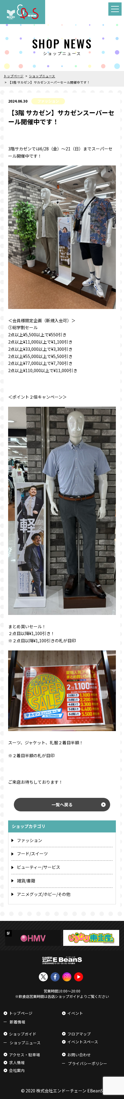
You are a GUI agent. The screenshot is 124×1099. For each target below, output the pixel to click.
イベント (75, 1013)
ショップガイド (22, 1034)
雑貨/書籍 (26, 881)
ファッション (29, 840)
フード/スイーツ (32, 853)
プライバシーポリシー (87, 1063)
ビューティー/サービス (38, 867)
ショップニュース (25, 1042)
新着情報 (17, 1022)
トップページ (21, 1013)
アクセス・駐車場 (24, 1054)
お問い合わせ (79, 1054)
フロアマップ (79, 1034)
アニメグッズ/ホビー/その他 (43, 894)
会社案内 (17, 1070)
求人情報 (17, 1062)
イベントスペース (82, 1042)
